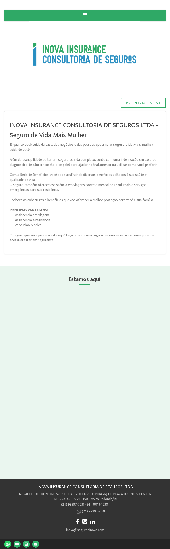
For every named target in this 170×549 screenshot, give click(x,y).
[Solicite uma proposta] (26, 543)
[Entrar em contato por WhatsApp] (7, 543)
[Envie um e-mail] (17, 543)
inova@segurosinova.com (85, 530)
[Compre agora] (35, 543)
